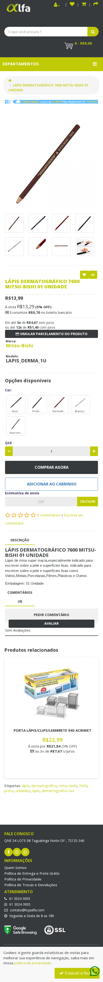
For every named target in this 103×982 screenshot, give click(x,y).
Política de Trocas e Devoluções (30, 884)
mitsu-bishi (68, 785)
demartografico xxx (58, 790)
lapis (36, 790)
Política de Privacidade (22, 879)
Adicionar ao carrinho (51, 484)
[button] (84, 5)
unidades (23, 790)
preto (9, 790)
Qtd (8, 442)
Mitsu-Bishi (19, 345)
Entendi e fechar (80, 973)
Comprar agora (52, 467)
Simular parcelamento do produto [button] (53, 333)
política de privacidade (32, 962)
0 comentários (49, 515)
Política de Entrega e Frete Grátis (32, 873)
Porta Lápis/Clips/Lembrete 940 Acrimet (52, 730)
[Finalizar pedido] (95, 5)
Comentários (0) (19, 596)
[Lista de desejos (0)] (72, 5)
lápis (25, 785)
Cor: (8, 390)
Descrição (20, 540)
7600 (83, 785)
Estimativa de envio (22, 493)
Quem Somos (15, 867)
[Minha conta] (57, 5)
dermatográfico (44, 785)
